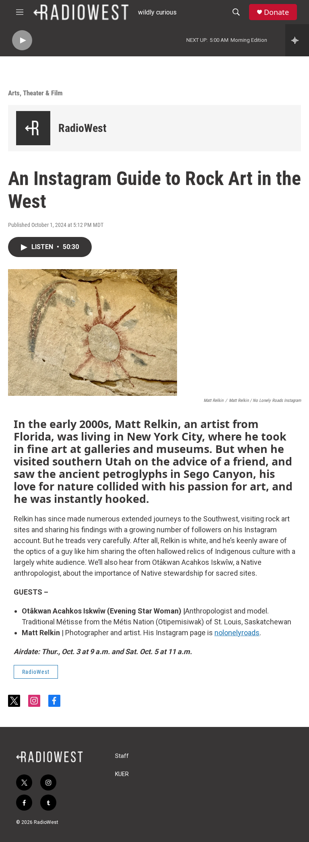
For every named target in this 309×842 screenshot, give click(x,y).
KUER (122, 774)
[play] (22, 40)
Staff (122, 756)
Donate (276, 12)
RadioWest (82, 128)
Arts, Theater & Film (35, 93)
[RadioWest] (33, 128)
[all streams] (297, 40)
